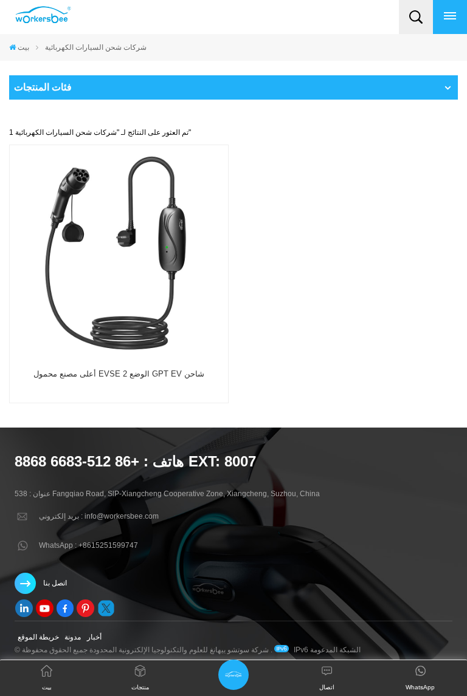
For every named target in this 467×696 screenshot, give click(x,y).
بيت (23, 47)
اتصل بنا (55, 583)
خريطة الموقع (38, 637)
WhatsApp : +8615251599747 (88, 545)
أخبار (94, 637)
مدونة (72, 637)
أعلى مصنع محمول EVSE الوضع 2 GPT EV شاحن (118, 373)
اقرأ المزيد (118, 399)
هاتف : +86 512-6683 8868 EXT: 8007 (135, 461)
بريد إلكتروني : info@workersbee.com (99, 516)
